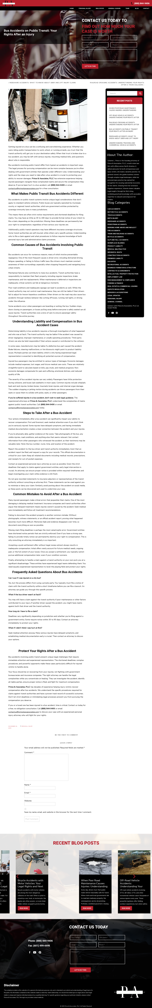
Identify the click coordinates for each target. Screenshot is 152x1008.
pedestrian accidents (117, 224)
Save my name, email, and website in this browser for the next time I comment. (58, 812)
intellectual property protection (123, 274)
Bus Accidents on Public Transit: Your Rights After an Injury (123, 130)
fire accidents (114, 231)
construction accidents (118, 255)
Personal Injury (115, 299)
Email (27, 792)
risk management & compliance (121, 280)
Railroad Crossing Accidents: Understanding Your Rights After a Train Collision (124, 124)
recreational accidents (118, 265)
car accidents (114, 209)
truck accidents (115, 215)
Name (27, 785)
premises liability (115, 258)
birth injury (113, 218)
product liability (115, 246)
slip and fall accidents (118, 240)
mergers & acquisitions (118, 292)
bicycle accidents (116, 237)
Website (28, 801)
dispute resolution (116, 289)
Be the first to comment (66, 735)
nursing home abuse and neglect (122, 227)
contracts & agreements (119, 271)
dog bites (112, 261)
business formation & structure (122, 268)
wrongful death (115, 252)
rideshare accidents (117, 221)
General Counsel (115, 302)
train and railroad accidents (121, 234)
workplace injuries (116, 243)
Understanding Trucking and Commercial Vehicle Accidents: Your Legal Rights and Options (122, 145)
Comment (29, 752)
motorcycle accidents (118, 212)
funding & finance (115, 283)
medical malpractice (117, 249)
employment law (115, 277)
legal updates (114, 295)
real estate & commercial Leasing (123, 286)
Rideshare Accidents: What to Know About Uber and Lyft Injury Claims (123, 138)
